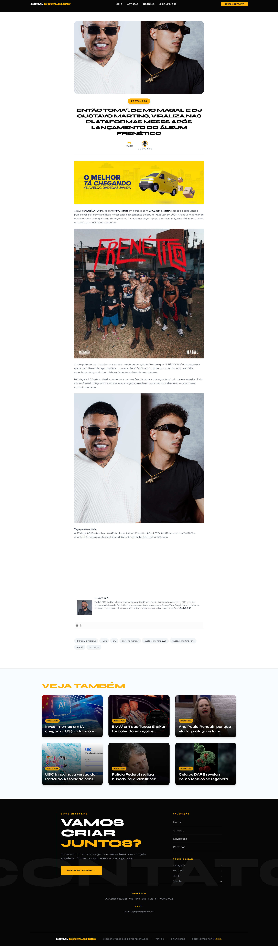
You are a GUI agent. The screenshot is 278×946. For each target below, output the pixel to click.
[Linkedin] (81, 625)
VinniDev (217, 939)
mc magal (94, 647)
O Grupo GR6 (168, 4)
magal (79, 647)
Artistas (133, 4)
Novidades (180, 838)
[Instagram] (77, 625)
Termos (160, 939)
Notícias (149, 4)
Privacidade (178, 939)
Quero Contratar (234, 4)
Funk (104, 641)
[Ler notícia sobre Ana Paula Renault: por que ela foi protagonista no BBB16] (205, 716)
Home (177, 822)
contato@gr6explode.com (139, 911)
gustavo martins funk (183, 641)
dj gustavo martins (86, 641)
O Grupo (178, 830)
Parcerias (179, 847)
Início (118, 4)
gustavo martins (130, 641)
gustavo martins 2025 (155, 641)
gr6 (114, 641)
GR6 (50, 4)
